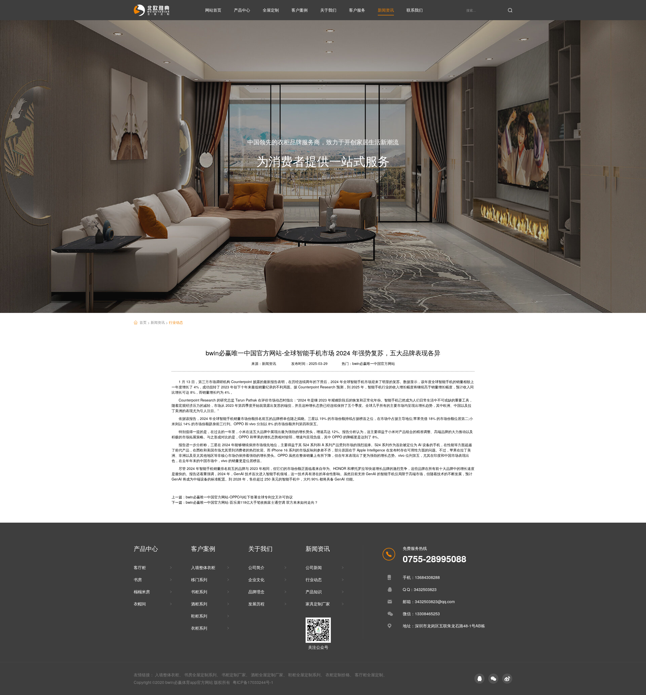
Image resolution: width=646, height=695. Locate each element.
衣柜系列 (199, 628)
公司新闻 (314, 567)
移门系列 (199, 579)
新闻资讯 (386, 10)
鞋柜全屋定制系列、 (306, 675)
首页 (145, 322)
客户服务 (357, 10)
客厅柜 (140, 567)
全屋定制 (271, 10)
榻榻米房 (142, 592)
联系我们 (415, 10)
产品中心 (242, 10)
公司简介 (256, 567)
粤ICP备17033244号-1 (253, 682)
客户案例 (299, 10)
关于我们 (328, 10)
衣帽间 (140, 604)
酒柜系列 (199, 604)
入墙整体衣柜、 (169, 675)
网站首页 (213, 10)
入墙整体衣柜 (203, 567)
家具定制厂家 (318, 604)
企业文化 (256, 579)
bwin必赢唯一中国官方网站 (373, 363)
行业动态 (176, 322)
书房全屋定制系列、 (202, 675)
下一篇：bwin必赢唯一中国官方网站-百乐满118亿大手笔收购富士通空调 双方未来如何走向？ (245, 502)
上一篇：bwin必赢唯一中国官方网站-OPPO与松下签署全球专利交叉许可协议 (232, 496)
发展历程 (256, 604)
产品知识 (314, 592)
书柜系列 (199, 592)
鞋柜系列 (199, 616)
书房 (138, 579)
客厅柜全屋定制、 (371, 675)
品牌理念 (256, 592)
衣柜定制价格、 (340, 675)
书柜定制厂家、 (236, 675)
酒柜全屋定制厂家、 (269, 675)
